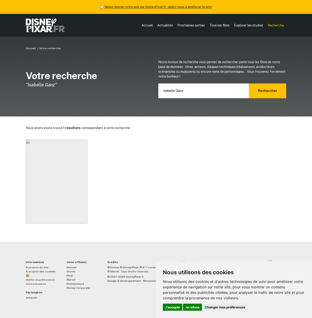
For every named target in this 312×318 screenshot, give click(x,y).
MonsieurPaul (152, 280)
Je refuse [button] (192, 307)
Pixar (70, 275)
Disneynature (75, 283)
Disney (71, 271)
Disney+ (72, 267)
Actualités (165, 25)
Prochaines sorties (191, 25)
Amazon (31, 297)
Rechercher (267, 91)
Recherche (276, 25)
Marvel (71, 279)
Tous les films (219, 25)
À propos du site (37, 267)
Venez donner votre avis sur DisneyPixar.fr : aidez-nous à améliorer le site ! (158, 7)
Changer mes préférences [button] (225, 307)
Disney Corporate (78, 288)
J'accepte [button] (172, 307)
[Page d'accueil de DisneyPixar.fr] (45, 25)
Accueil (147, 25)
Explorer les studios (248, 25)
